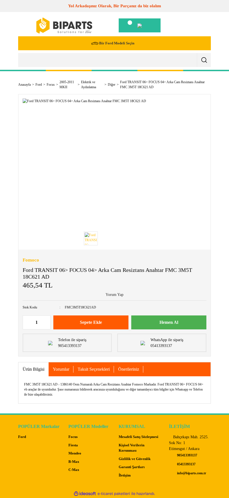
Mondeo (74, 453)
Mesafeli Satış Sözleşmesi (138, 437)
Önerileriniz (128, 369)
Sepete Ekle (91, 322)
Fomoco (31, 260)
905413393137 (186, 455)
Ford (22, 437)
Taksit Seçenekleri (94, 369)
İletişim (125, 475)
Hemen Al (168, 322)
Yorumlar (61, 369)
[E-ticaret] (113, 494)
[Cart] (140, 25)
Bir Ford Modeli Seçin (116, 43)
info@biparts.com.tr (191, 473)
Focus (73, 437)
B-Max (73, 461)
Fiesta (73, 445)
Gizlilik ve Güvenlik (135, 459)
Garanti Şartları (132, 467)
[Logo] (64, 25)
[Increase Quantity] (46, 322)
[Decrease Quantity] (27, 322)
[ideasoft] (85, 494)
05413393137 (185, 464)
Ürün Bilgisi (33, 369)
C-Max (73, 470)
